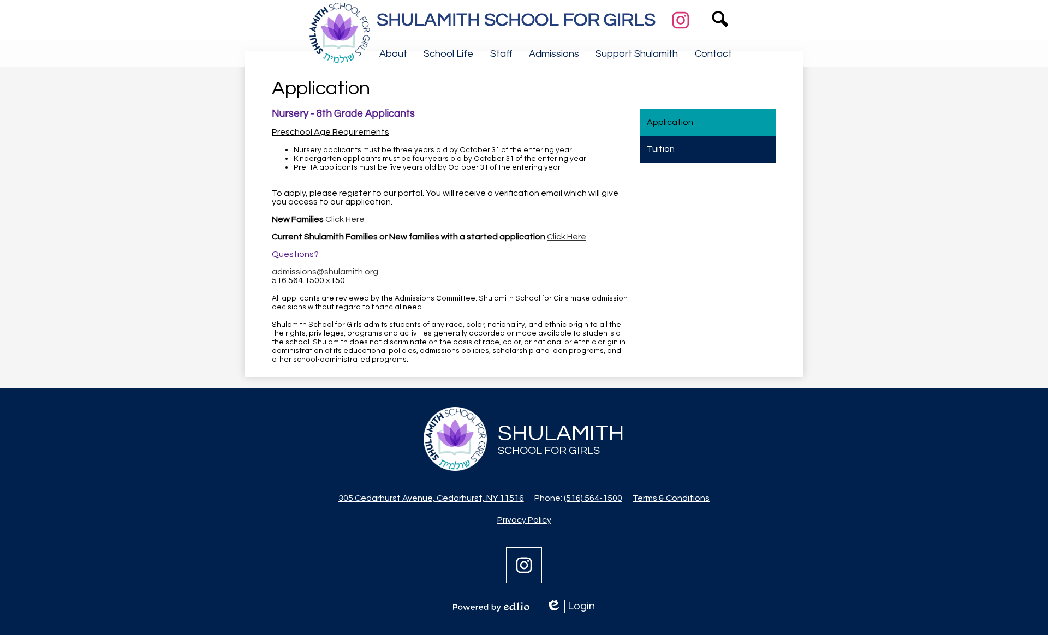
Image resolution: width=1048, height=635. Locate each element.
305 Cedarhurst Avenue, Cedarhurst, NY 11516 (431, 498)
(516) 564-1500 (593, 498)
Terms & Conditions (671, 498)
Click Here (345, 219)
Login (570, 607)
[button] (393, 53)
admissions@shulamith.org (325, 271)
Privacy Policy (524, 520)
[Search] (720, 35)
